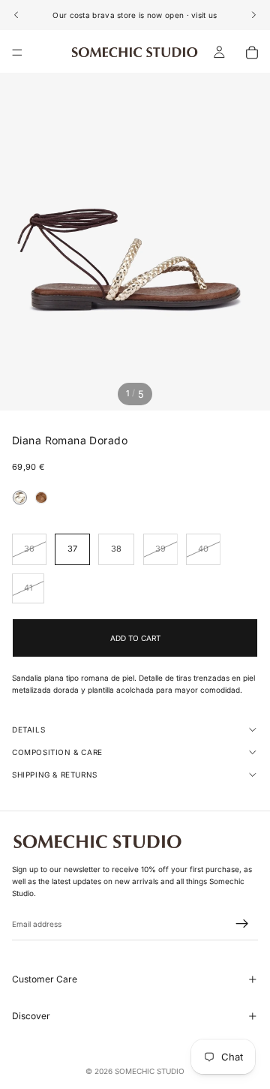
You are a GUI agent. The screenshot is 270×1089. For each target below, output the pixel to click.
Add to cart (135, 637)
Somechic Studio (149, 1070)
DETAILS (28, 729)
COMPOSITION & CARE (57, 752)
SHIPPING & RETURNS (55, 774)
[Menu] (17, 52)
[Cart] (252, 52)
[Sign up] (242, 924)
